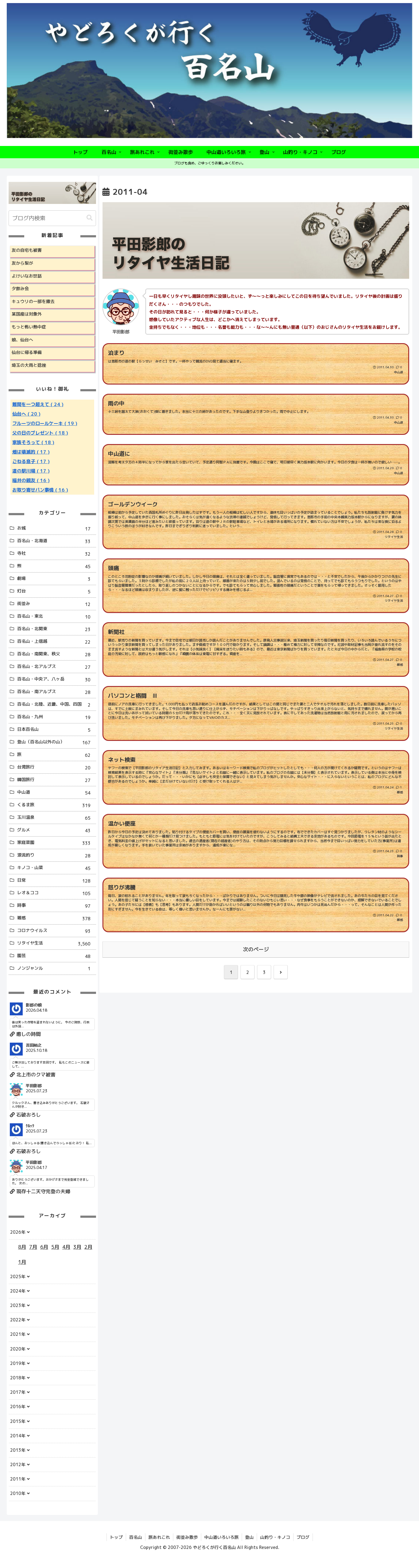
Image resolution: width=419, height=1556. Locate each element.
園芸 (53, 955)
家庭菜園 (53, 842)
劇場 (53, 578)
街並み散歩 (187, 1537)
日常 (53, 880)
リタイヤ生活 (53, 943)
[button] (89, 217)
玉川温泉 (53, 817)
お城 (53, 528)
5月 (55, 1247)
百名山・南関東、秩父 (53, 654)
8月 (22, 1247)
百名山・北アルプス (53, 666)
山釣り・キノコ (275, 1537)
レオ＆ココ (53, 893)
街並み (53, 603)
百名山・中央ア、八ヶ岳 (53, 679)
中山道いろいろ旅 (221, 1537)
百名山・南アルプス (53, 691)
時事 (53, 905)
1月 (22, 1262)
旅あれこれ (159, 1537)
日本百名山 (53, 729)
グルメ (53, 830)
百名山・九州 (53, 717)
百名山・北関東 (53, 629)
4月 (66, 1247)
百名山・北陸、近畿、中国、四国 (53, 704)
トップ (116, 1537)
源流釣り (53, 855)
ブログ (303, 1537)
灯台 (53, 591)
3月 (77, 1247)
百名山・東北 (53, 616)
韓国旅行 (53, 779)
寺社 (53, 553)
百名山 (135, 1537)
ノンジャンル (53, 968)
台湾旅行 (53, 767)
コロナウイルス (53, 930)
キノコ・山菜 (53, 867)
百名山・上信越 (53, 641)
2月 (88, 1247)
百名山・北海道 (53, 541)
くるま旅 (53, 805)
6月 (44, 1247)
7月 (33, 1247)
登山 (249, 1537)
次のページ (256, 949)
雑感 (53, 918)
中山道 (53, 792)
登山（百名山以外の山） (53, 742)
